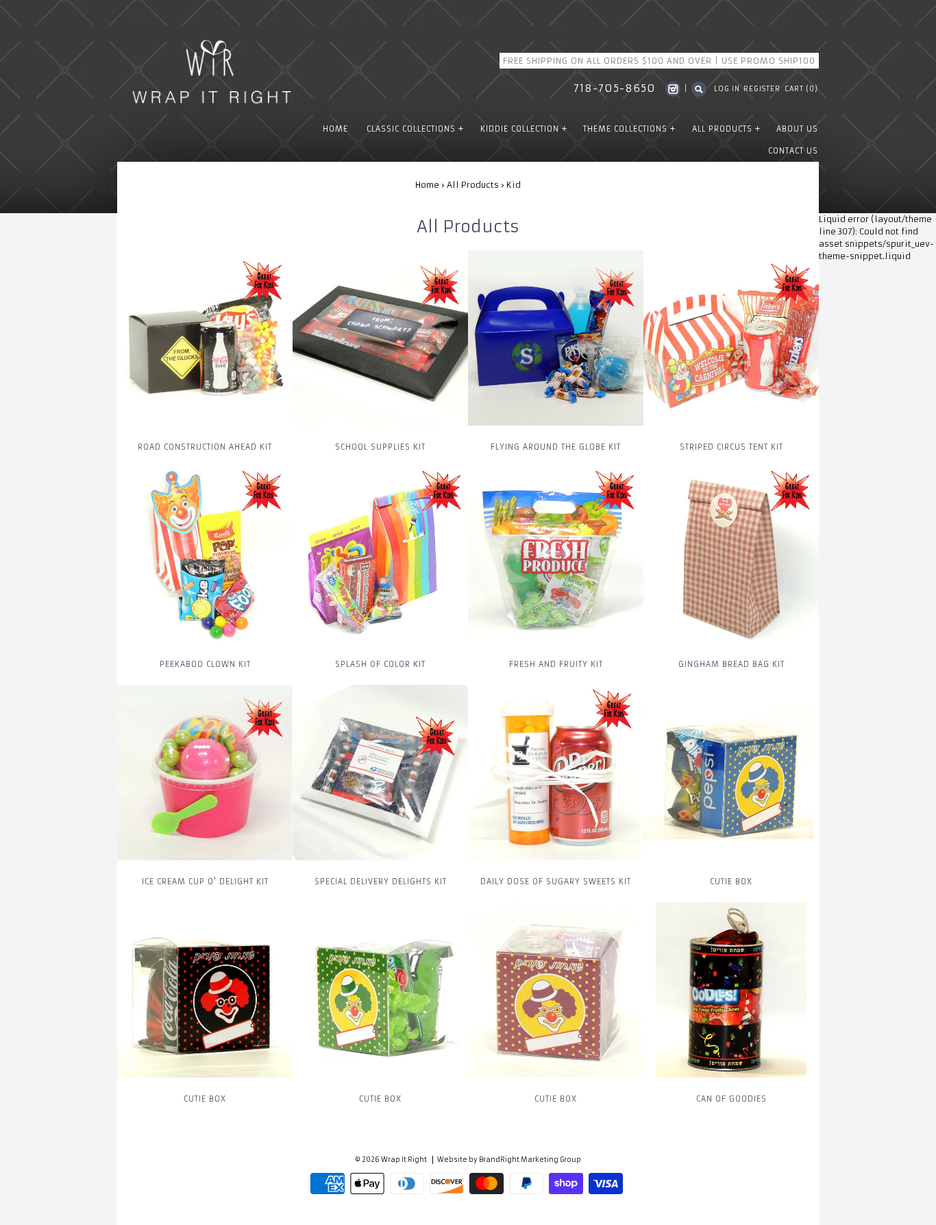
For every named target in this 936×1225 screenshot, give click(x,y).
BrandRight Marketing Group (530, 1160)
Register (761, 89)
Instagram (672, 89)
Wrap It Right (404, 1160)
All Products (473, 185)
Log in (727, 89)
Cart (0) (801, 89)
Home (427, 185)
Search (698, 89)
